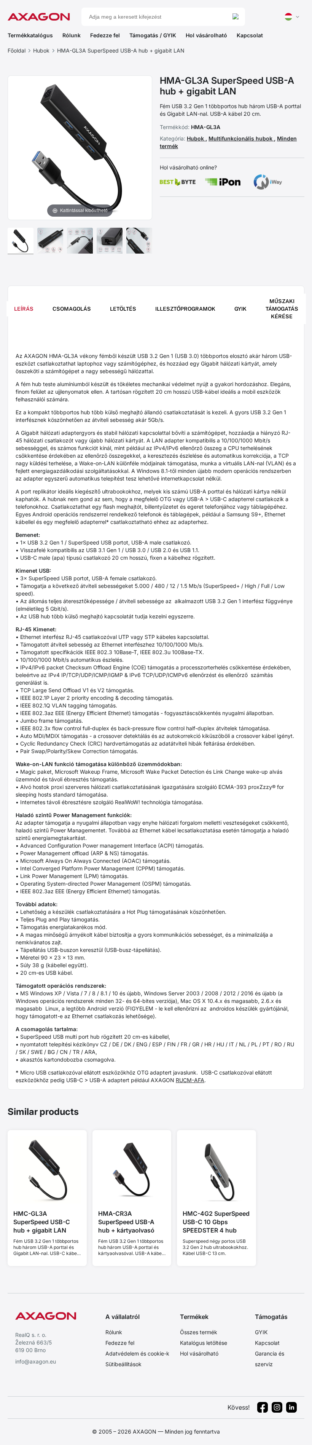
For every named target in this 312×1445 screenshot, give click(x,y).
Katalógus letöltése (203, 1343)
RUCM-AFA (190, 1080)
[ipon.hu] (223, 182)
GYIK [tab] (240, 309)
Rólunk (71, 35)
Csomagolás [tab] (72, 309)
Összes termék (198, 1332)
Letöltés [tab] (123, 309)
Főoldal (16, 50)
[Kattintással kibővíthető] (80, 147)
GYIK (261, 1332)
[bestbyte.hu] (178, 182)
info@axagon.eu (35, 1361)
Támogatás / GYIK (152, 35)
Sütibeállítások (123, 1364)
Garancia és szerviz (269, 1358)
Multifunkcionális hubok (241, 138)
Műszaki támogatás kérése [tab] (282, 308)
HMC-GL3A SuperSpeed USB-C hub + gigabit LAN (41, 1222)
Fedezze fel (105, 35)
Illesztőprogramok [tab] (185, 309)
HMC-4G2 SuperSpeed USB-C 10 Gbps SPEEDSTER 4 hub (216, 1222)
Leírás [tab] (23, 309)
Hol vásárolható (206, 35)
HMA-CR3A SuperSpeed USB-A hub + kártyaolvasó (126, 1222)
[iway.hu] (268, 182)
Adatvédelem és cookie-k (137, 1353)
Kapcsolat (250, 35)
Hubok (41, 50)
